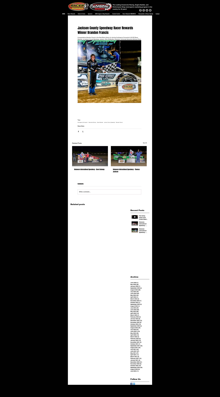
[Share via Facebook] (78, 131)
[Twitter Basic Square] (134, 384)
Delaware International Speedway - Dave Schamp (89, 169)
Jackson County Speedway (109, 122)
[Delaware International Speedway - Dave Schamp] (90, 156)
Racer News (81, 126)
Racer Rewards (100, 122)
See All (145, 143)
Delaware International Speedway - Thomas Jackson (126, 170)
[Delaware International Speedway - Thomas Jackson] (129, 156)
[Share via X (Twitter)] (82, 131)
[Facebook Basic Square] (131, 384)
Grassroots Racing (92, 122)
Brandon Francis (119, 122)
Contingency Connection (83, 122)
